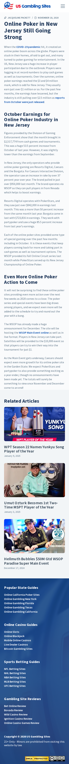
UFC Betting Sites (14, 686)
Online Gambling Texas (18, 607)
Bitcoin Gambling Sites (18, 648)
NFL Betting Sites (14, 669)
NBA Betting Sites (15, 677)
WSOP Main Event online (34, 332)
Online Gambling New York (20, 599)
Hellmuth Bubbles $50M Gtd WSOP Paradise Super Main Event (33, 560)
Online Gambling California (21, 611)
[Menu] (63, 6)
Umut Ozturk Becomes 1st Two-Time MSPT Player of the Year (31, 505)
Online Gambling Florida (19, 603)
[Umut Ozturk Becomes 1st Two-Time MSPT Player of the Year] (34, 480)
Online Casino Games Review (21, 723)
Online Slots (11, 631)
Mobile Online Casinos (17, 640)
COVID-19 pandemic (28, 47)
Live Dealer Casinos (16, 644)
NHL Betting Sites (15, 673)
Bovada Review (13, 710)
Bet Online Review (15, 706)
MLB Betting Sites (15, 681)
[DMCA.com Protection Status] (37, 758)
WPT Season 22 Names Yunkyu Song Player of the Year (34, 449)
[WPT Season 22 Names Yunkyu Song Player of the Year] (34, 424)
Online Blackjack (14, 636)
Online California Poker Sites (21, 594)
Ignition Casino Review (18, 718)
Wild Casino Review (16, 714)
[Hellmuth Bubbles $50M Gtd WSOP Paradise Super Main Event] (34, 536)
